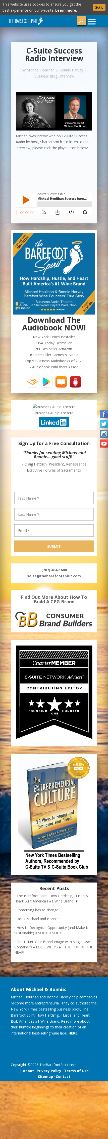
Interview (66, 76)
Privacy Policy (49, 1070)
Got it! (99, 7)
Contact (63, 1076)
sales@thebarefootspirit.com (54, 576)
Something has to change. (38, 910)
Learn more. (66, 10)
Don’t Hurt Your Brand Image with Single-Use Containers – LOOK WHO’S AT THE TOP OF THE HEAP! (53, 947)
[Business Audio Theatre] (54, 406)
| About (26, 1070)
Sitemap (45, 1076)
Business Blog (45, 76)
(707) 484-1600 (54, 569)
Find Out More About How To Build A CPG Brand (54, 599)
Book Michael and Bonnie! (38, 918)
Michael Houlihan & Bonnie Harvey (55, 70)
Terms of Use (76, 1070)
